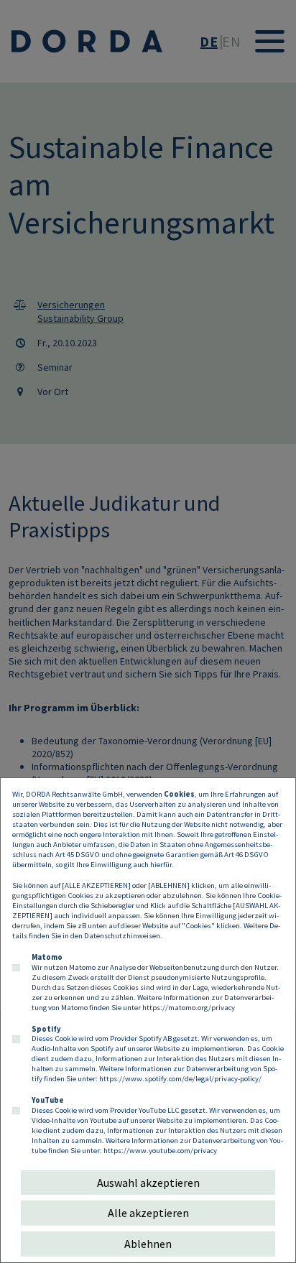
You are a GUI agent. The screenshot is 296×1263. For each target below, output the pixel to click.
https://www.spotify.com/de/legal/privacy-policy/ (180, 1078)
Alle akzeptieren (148, 1213)
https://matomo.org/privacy (188, 1007)
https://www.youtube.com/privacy (160, 1150)
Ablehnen (148, 1243)
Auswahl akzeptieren (148, 1182)
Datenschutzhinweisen (122, 935)
